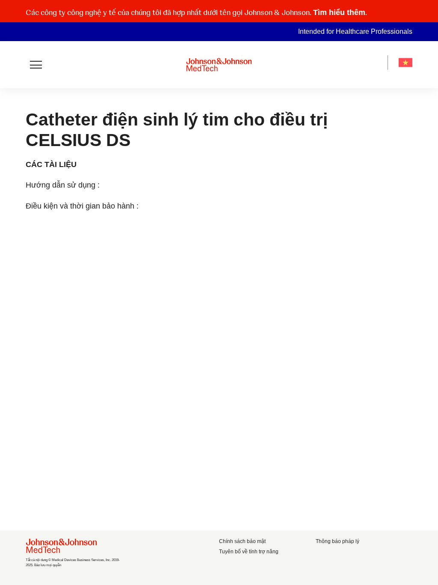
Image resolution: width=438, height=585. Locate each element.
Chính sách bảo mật (242, 541)
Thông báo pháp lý (337, 541)
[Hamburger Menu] (36, 64)
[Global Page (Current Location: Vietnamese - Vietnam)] (405, 62)
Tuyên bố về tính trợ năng (248, 552)
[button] (407, 11)
